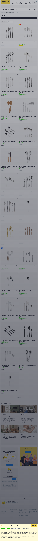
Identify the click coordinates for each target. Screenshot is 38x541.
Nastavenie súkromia (25, 528)
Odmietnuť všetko (15, 528)
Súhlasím (5, 528)
